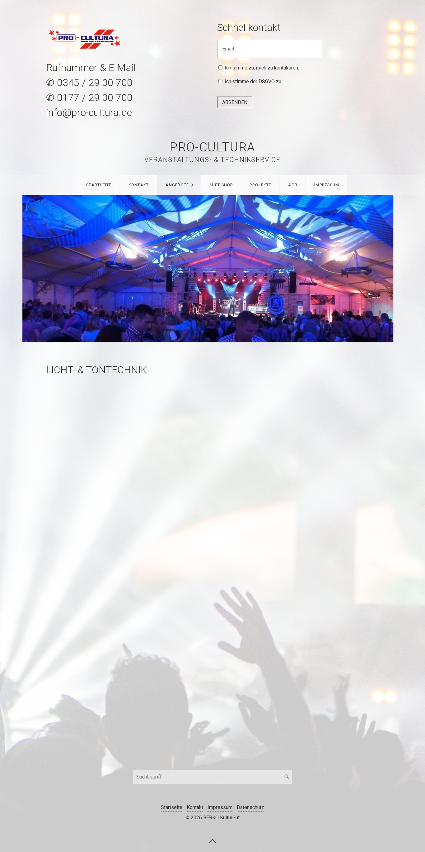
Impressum (326, 185)
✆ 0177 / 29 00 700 (89, 97)
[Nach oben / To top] (212, 840)
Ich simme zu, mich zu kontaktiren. (262, 68)
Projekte (260, 185)
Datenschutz (250, 807)
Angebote (177, 185)
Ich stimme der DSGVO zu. (253, 81)
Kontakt (138, 185)
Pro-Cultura (212, 147)
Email (226, 45)
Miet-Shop (221, 185)
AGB (292, 185)
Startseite (99, 185)
